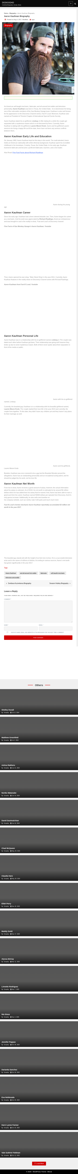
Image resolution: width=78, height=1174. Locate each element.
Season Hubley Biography (58, 583)
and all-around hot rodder (28, 573)
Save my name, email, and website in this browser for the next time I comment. (37, 632)
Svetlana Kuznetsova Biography (19, 583)
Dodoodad (8, 2)
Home (6, 13)
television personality (12, 577)
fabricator (44, 573)
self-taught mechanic (58, 573)
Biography (13, 13)
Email (41, 625)
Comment (7, 599)
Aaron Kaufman (11, 573)
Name (6, 625)
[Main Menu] (71, 3)
